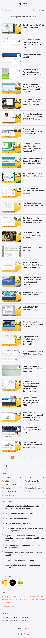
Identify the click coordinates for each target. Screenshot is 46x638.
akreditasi (8, 488)
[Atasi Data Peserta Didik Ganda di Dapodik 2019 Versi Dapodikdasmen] (11, 167)
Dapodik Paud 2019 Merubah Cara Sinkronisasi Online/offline (30, 340)
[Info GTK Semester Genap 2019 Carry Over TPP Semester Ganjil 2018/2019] (11, 93)
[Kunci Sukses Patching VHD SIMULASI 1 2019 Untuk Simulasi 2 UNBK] (11, 108)
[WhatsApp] (18, 635)
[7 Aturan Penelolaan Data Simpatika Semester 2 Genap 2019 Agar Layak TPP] (11, 153)
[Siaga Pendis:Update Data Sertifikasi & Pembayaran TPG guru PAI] (11, 49)
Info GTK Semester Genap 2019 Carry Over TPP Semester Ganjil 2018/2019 (32, 88)
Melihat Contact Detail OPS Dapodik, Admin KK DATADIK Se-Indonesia (32, 116)
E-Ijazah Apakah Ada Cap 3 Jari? (17, 523)
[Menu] (43, 11)
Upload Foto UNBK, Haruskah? (30, 308)
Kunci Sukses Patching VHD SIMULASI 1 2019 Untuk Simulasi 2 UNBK (32, 101)
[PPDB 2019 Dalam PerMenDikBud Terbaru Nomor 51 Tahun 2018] (11, 271)
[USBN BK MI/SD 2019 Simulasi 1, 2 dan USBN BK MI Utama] (11, 242)
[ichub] (20, 585)
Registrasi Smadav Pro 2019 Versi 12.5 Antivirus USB (33, 175)
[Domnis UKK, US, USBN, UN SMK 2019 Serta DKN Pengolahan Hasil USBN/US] (11, 286)
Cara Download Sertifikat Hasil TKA (19, 513)
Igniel (27, 629)
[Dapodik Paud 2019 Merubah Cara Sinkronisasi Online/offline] (11, 345)
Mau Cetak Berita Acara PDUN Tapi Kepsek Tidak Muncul (33, 353)
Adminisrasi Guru (34, 481)
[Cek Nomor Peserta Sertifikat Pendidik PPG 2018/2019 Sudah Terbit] (11, 227)
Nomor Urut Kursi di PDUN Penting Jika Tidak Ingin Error (33, 368)
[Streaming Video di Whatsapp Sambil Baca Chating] (11, 436)
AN (29, 491)
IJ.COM (23, 3)
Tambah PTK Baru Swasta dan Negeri (19, 560)
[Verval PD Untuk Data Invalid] (11, 63)
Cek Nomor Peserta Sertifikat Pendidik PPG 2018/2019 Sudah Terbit (32, 220)
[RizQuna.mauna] (12, 585)
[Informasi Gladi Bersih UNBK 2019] (11, 256)
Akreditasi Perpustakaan (35, 488)
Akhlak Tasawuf (10, 484)
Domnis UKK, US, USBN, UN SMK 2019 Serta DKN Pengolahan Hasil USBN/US (32, 281)
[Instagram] (25, 635)
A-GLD (30, 477)
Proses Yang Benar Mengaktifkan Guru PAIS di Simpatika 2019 (33, 131)
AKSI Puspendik (10, 491)
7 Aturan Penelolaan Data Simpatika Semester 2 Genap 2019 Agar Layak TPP (32, 147)
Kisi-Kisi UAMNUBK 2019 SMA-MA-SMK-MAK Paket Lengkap (33, 190)
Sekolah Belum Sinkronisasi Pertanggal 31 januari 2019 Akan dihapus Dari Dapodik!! (33, 416)
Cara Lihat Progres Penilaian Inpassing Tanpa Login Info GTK (32, 72)
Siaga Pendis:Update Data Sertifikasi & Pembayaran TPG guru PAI (32, 43)
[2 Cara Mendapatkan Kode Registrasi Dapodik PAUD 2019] (11, 331)
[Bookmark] (18, 25)
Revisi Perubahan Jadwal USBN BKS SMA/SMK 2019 (33, 204)
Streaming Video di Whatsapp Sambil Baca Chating (32, 429)
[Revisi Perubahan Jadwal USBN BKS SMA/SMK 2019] (11, 212)
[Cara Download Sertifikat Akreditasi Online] (11, 34)
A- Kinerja (8, 477)
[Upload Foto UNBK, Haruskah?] (11, 316)
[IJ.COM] (5, 585)
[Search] (3, 10)
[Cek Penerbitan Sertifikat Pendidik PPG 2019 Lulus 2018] (11, 451)
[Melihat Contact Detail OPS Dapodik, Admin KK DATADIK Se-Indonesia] (11, 123)
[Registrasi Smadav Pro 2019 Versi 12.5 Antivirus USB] (11, 182)
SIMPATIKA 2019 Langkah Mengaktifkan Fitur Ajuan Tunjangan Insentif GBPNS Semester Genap (33, 386)
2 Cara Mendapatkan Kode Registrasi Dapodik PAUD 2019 (33, 324)
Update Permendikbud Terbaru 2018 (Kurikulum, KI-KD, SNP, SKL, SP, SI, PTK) (33, 401)
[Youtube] (28, 635)
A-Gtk (7, 481)
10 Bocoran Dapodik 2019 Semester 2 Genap (33, 293)
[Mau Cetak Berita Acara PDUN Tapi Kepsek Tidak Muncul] (11, 360)
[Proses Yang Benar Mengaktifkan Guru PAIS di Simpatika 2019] (11, 138)
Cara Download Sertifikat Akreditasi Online (33, 26)
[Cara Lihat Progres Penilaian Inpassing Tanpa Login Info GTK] (11, 78)
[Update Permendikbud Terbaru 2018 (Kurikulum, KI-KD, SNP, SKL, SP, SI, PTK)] (11, 406)
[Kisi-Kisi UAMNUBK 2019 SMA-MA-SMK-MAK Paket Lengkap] (11, 197)
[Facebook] (21, 635)
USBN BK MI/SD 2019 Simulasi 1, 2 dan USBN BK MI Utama (33, 235)
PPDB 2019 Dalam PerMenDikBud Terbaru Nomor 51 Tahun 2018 (32, 264)
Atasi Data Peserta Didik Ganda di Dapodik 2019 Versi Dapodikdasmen (33, 161)
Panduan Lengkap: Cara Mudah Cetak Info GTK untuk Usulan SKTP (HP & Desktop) (24, 507)
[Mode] (39, 10)
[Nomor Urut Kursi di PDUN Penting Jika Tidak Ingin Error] (11, 375)
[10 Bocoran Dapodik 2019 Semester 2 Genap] (11, 301)
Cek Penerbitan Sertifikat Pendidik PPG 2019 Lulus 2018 (32, 444)
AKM (29, 484)
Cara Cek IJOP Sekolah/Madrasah (18, 518)
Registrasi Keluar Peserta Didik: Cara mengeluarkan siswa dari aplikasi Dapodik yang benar (24, 538)
